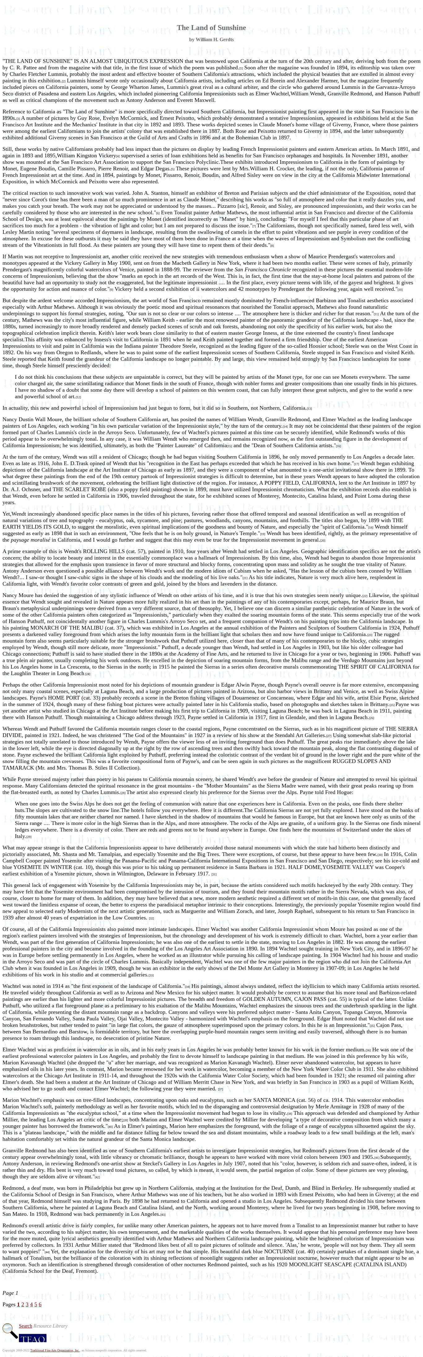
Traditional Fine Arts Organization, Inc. (55, 1350)
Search (25, 1326)
